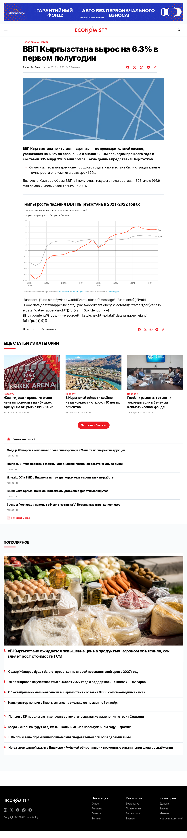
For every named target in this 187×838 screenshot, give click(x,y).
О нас (95, 803)
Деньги (164, 803)
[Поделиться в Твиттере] (134, 67)
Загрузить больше (93, 425)
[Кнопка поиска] (179, 30)
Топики (96, 818)
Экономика (41, 42)
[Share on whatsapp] (141, 67)
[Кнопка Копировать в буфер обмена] (154, 67)
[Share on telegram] (147, 67)
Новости (28, 42)
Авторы (96, 813)
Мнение (164, 813)
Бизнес (130, 818)
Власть (164, 808)
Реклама (97, 808)
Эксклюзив (133, 803)
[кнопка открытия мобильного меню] (6, 30)
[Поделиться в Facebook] (128, 67)
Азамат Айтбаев (31, 67)
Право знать (134, 808)
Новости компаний (171, 818)
